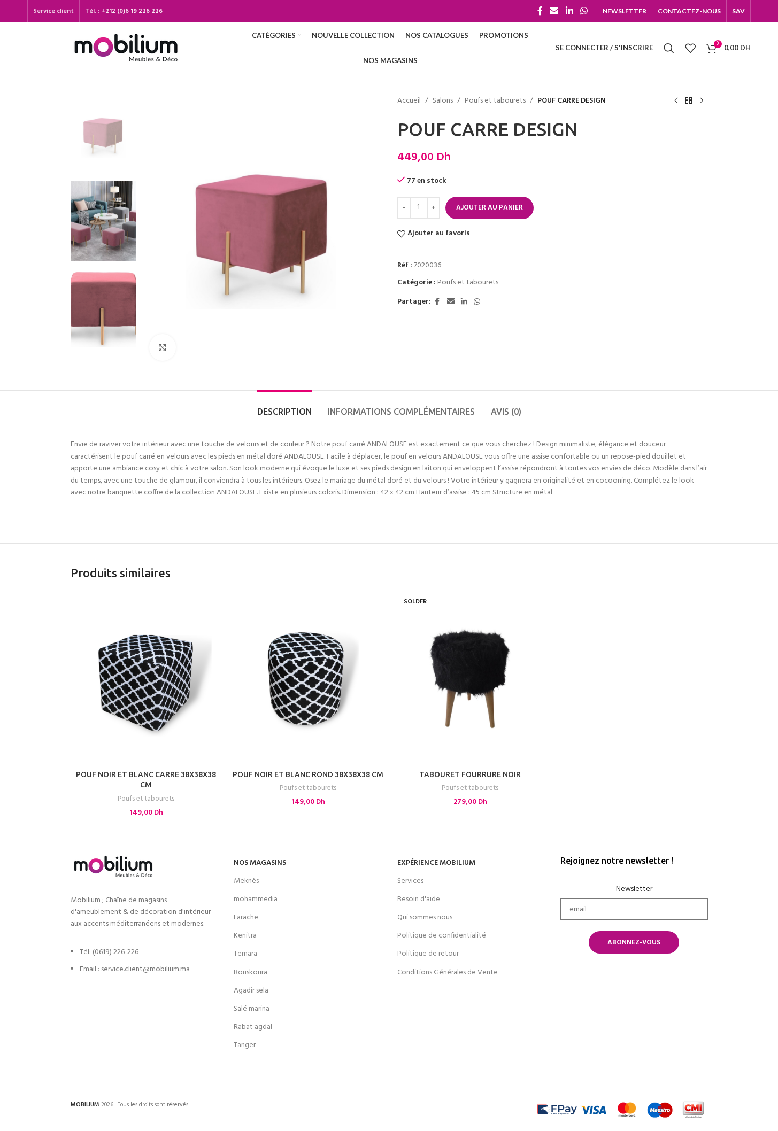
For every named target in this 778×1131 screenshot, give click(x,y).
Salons (443, 101)
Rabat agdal (253, 1027)
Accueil (409, 101)
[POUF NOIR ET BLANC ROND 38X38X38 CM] (308, 678)
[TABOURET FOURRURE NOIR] (470, 678)
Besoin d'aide (418, 899)
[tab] (284, 406)
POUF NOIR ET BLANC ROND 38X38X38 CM (308, 774)
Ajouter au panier (489, 207)
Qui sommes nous (424, 917)
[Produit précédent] (675, 101)
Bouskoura (250, 972)
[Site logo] (126, 48)
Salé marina (251, 1009)
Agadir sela (251, 991)
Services (410, 881)
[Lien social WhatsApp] (583, 11)
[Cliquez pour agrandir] (162, 347)
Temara (245, 954)
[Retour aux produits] (688, 101)
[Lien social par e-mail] (554, 11)
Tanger (245, 1045)
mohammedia (256, 899)
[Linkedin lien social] (569, 11)
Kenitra (245, 935)
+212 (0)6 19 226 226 (132, 11)
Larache (246, 917)
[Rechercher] (669, 48)
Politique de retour (428, 954)
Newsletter (634, 889)
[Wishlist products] (690, 48)
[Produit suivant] (701, 101)
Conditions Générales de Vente (447, 972)
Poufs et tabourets (495, 101)
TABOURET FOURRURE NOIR (470, 774)
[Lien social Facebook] (540, 11)
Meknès (246, 881)
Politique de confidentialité (441, 935)
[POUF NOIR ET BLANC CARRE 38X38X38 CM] (146, 678)
